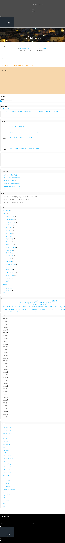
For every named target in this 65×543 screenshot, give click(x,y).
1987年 (15, 301)
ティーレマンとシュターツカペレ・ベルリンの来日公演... (12, 188)
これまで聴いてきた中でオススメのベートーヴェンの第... (12, 186)
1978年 (9, 301)
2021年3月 (5, 408)
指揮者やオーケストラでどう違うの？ (9, 180)
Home (33, 9)
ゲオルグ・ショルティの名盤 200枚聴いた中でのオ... (11, 174)
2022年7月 (5, 383)
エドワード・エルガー (9, 227)
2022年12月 (5, 375)
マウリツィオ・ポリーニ (20, 309)
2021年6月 (5, 403)
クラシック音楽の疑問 (6, 210)
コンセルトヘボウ (42, 304)
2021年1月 (5, 411)
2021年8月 (5, 400)
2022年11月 (5, 377)
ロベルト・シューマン (9, 280)
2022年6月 (5, 385)
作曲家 (4, 215)
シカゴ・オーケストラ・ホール (19, 306)
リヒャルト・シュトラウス (10, 275)
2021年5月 (5, 405)
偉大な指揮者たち (9, 287)
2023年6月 (5, 366)
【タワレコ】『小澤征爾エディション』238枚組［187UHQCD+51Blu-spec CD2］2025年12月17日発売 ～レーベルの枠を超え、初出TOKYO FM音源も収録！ (32, 111)
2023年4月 (5, 369)
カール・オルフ (8, 228)
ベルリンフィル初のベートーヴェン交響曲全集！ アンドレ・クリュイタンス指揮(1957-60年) (17, 196)
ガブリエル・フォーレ (9, 230)
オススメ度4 (34, 303)
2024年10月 (5, 343)
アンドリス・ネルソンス (32, 301)
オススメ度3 (24, 303)
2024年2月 (5, 355)
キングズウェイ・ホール (10, 304)
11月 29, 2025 (3, 46)
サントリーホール (49, 304)
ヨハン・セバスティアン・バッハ (11, 272)
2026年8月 (5, 318)
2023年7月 (5, 364)
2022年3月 (5, 389)
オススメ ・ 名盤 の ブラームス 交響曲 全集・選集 (11, 197)
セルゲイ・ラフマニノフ (10, 244)
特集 (4, 285)
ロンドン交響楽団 (20, 311)
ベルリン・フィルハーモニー (52, 307)
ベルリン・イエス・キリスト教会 (40, 307)
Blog (33, 13)
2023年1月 (5, 374)
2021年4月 (5, 406)
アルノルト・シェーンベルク (10, 216)
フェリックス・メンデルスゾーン (11, 253)
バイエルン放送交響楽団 (48, 306)
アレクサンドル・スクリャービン (8, 427)
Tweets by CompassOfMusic (6, 108)
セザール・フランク (9, 241)
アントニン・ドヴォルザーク (10, 219)
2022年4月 (5, 388)
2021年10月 (5, 397)
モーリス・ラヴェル (9, 266)
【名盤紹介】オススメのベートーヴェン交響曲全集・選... (12, 183)
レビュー (4, 213)
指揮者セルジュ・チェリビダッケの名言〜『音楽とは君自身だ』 (13, 199)
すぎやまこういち (9, 239)
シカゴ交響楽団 (38, 306)
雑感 (4, 292)
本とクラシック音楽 (9, 288)
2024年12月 (5, 340)
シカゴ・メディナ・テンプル (29, 306)
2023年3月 (5, 371)
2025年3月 (5, 336)
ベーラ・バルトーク (9, 261)
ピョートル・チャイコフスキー (11, 252)
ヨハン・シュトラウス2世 (10, 270)
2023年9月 (5, 361)
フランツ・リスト (9, 258)
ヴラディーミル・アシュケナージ (30, 311)
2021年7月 (5, 402)
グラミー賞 (35, 304)
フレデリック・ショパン (7, 472)
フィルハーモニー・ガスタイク (59, 306)
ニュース (4, 461)
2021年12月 (5, 394)
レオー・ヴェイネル (9, 278)
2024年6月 (5, 349)
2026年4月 (5, 324)
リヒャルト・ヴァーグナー (10, 273)
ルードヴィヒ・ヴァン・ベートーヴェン (9, 489)
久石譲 (7, 281)
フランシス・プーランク (10, 255)
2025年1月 (5, 338)
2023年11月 (5, 358)
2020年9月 (5, 417)
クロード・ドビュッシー (10, 235)
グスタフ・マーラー (9, 233)
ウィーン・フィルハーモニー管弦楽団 (48, 301)
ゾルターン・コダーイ (9, 245)
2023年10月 (5, 360)
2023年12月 (5, 357)
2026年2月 (5, 327)
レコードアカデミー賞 (59, 309)
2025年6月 (5, 335)
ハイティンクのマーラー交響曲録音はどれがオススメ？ (11, 181)
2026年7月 (5, 319)
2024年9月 (5, 344)
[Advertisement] (29, 159)
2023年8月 (5, 363)
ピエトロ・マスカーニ (9, 250)
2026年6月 (5, 321)
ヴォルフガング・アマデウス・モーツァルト (13, 224)
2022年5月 (5, 386)
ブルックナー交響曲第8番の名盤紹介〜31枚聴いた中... (11, 178)
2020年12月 (5, 413)
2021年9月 (5, 399)
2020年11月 (5, 414)
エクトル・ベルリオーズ (10, 225)
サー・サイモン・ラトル (9, 306)
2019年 (25, 301)
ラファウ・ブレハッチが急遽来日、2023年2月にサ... (11, 175)
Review (33, 11)
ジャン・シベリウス (9, 236)
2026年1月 (5, 329)
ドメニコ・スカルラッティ (10, 249)
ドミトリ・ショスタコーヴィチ (11, 247)
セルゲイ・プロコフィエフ (10, 242)
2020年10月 (5, 416)
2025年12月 (5, 330)
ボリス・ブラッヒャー (9, 263)
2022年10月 (5, 378)
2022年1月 (5, 392)
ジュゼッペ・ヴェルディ (10, 238)
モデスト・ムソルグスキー (10, 267)
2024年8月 (5, 346)
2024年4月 (5, 352)
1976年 (2, 301)
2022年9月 (5, 380)
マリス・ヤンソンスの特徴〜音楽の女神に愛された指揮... (12, 177)
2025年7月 (5, 333)
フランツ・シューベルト (10, 256)
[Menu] (32, 16)
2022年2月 (5, 391)
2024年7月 (5, 347)
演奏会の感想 (5, 284)
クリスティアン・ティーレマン (27, 304)
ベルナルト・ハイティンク (27, 307)
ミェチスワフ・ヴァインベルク (11, 264)
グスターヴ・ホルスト (9, 231)
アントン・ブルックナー (10, 221)
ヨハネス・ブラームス (9, 269)
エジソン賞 (13, 303)
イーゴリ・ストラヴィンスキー (11, 222)
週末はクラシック (9, 290)
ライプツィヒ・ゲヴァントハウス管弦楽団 (40, 309)
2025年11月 (5, 332)
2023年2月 (5, 372)
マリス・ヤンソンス (29, 309)
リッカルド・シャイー (51, 309)
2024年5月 (5, 350)
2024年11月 (5, 341)
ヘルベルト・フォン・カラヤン (14, 307)
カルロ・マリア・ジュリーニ (57, 303)
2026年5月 (5, 322)
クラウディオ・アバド (18, 304)
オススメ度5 (45, 303)
